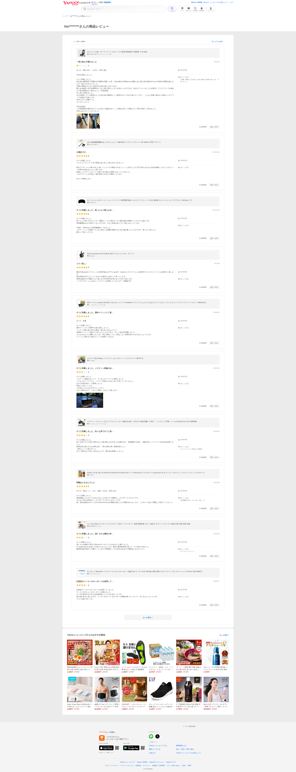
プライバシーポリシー (112, 765)
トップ (64, 16)
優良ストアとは (154, 749)
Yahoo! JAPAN (196, 2)
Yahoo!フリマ (171, 762)
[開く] (82, 121)
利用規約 (138, 765)
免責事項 (155, 765)
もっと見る (224, 635)
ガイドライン (146, 765)
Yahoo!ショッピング (127, 762)
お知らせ (152, 753)
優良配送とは (181, 745)
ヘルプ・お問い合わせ (173, 765)
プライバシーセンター (127, 765)
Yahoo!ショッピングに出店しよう (215, 2)
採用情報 (162, 765)
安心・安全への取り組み (185, 749)
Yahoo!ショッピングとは (158, 745)
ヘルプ (231, 2)
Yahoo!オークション (156, 762)
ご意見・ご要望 (186, 765)
